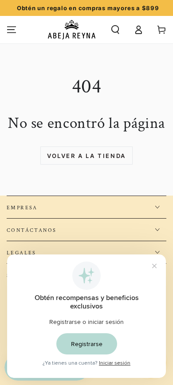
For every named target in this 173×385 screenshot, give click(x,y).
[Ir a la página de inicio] (71, 29)
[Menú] (11, 29)
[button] (115, 29)
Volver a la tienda (86, 155)
